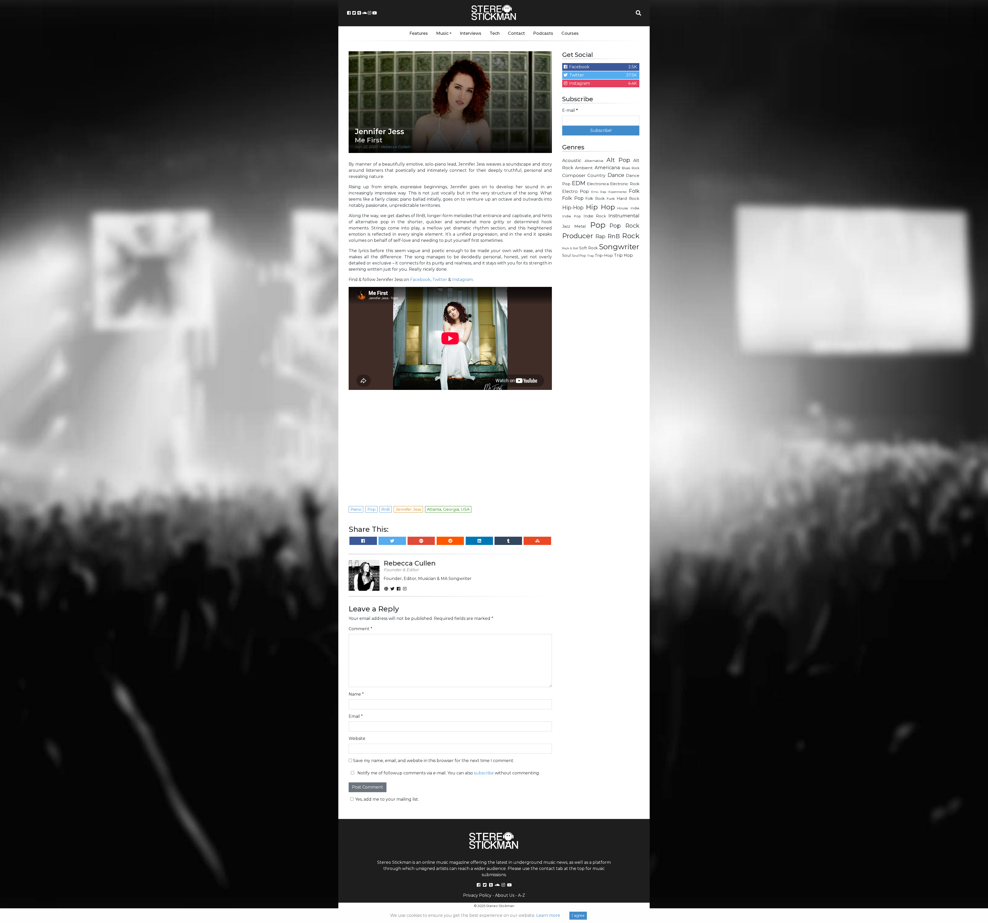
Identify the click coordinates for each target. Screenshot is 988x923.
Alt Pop (618, 160)
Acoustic (571, 160)
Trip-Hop (604, 255)
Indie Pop (571, 216)
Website (357, 738)
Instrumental (623, 216)
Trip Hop (623, 255)
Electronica (598, 184)
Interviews (470, 33)
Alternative (594, 161)
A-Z (521, 895)
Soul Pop (579, 256)
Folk (634, 191)
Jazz (566, 226)
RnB (613, 236)
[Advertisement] (600, 344)
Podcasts (543, 33)
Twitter (439, 279)
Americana (607, 167)
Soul (566, 255)
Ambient (584, 167)
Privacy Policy (477, 895)
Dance (615, 175)
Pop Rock (624, 225)
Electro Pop (575, 191)
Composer (574, 175)
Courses (570, 33)
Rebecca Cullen (395, 146)
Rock (630, 236)
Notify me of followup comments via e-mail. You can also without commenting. (448, 773)
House (622, 208)
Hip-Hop (573, 207)
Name (356, 694)
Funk (611, 198)
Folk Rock (595, 198)
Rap (600, 236)
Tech (495, 33)
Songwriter (619, 246)
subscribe (484, 773)
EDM (578, 183)
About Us (504, 895)
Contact (516, 33)
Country (596, 175)
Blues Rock (630, 168)
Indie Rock (595, 216)
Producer (577, 236)
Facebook (420, 279)
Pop (597, 224)
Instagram (462, 279)
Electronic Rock (624, 184)
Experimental (617, 192)
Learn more (548, 915)
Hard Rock (628, 198)
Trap (590, 256)
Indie (634, 208)
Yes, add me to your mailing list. (387, 799)
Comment (360, 628)
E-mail (570, 110)
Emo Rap (598, 192)
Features (418, 33)
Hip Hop (600, 207)
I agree (578, 915)
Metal (580, 226)
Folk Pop (573, 198)
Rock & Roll (570, 248)
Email (356, 716)
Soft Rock (588, 248)
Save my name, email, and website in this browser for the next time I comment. (433, 760)
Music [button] (442, 33)
